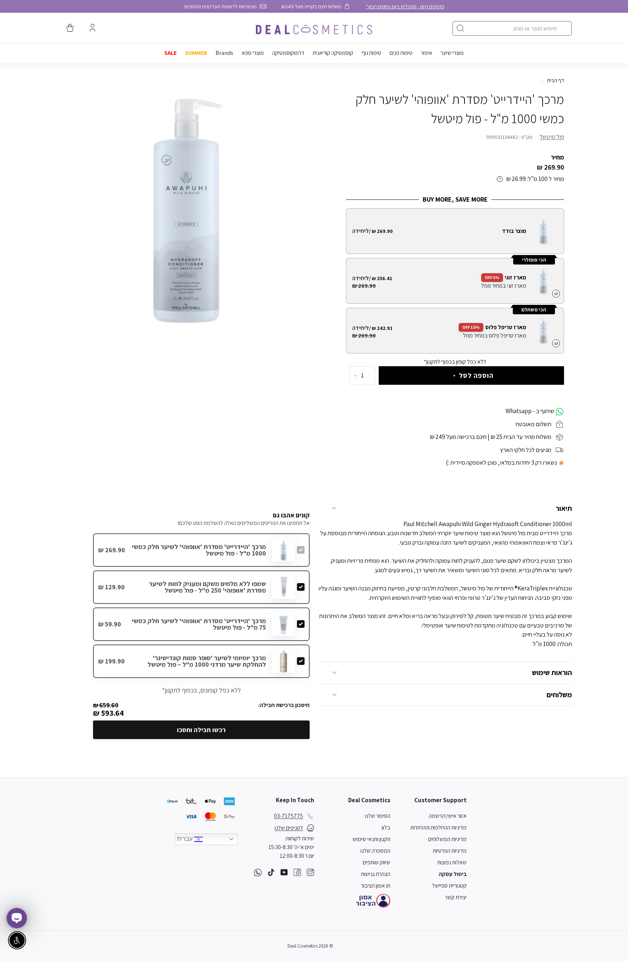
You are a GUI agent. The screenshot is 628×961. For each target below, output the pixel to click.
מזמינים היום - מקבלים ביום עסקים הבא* (405, 6)
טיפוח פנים (401, 53)
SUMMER (196, 53)
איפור (426, 53)
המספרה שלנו (375, 851)
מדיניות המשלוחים (447, 839)
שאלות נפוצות (452, 862)
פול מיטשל (552, 137)
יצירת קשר (456, 897)
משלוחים (559, 694)
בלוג (385, 827)
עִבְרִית (185, 839)
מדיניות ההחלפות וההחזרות (438, 827)
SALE (170, 53)
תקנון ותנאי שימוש (371, 839)
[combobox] (512, 28)
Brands (224, 53)
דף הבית (555, 80)
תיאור (564, 508)
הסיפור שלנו (377, 816)
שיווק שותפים (376, 862)
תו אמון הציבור (375, 885)
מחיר (557, 157)
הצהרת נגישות (375, 874)
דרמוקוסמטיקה (288, 53)
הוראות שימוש (552, 672)
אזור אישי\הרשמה (448, 816)
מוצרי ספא (253, 53)
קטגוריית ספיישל (449, 885)
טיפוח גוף (371, 53)
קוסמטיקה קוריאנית (333, 53)
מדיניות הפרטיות (450, 851)
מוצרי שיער (452, 53)
